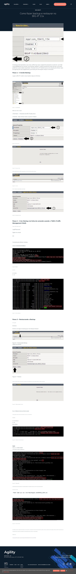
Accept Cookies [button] (56, 570)
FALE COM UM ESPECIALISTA (60, 4)
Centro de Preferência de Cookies (44, 564)
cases (34, 4)
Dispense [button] (62, 570)
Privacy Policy (6, 571)
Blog (41, 4)
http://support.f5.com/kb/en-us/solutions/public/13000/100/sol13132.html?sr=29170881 (24, 537)
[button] (70, 571)
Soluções (16, 4)
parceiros (25, 4)
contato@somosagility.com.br (63, 557)
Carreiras (21, 567)
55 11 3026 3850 (67, 555)
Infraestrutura (6, 567)
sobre (47, 4)
